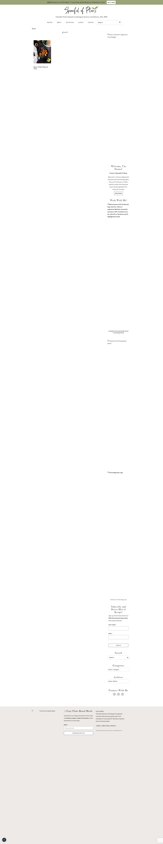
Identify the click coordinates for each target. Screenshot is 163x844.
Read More (118, 193)
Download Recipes (78, 733)
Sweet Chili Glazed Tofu (41, 68)
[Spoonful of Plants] (81, 13)
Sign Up (118, 645)
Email (110, 633)
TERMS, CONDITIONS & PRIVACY (106, 726)
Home (34, 29)
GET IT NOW (111, 2)
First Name (112, 625)
